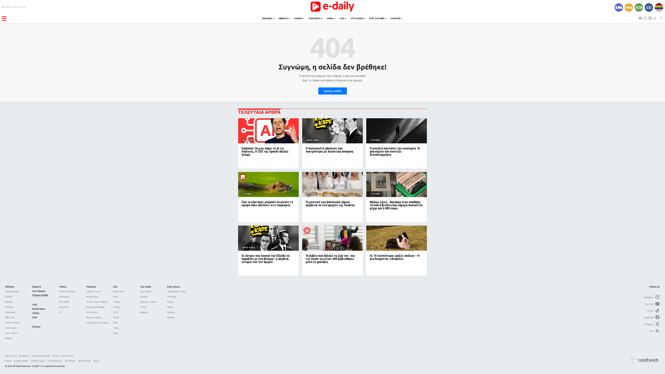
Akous (96, 361)
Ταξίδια (116, 302)
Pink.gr (8, 361)
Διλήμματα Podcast (95, 307)
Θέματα (36, 286)
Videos (63, 286)
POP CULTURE (376, 18)
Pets (115, 323)
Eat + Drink (145, 291)
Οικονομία (10, 312)
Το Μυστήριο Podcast (97, 302)
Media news (38, 309)
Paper (170, 307)
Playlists (171, 317)
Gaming (171, 312)
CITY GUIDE (357, 18)
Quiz (34, 317)
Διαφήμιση (24, 356)
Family (116, 317)
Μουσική (171, 297)
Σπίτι (115, 312)
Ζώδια (35, 313)
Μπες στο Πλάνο (67, 291)
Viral (34, 304)
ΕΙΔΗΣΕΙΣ (267, 18)
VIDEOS (298, 18)
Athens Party (84, 361)
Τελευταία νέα (12, 291)
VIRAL (330, 18)
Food (115, 297)
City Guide (145, 286)
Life (115, 286)
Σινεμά (170, 302)
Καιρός (8, 338)
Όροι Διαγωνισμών (41, 356)
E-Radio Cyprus (38, 361)
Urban (143, 307)
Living (116, 328)
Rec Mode (64, 302)
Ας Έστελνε (91, 312)
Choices (36, 326)
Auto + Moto (11, 333)
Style (115, 333)
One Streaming (55, 361)
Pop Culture (173, 286)
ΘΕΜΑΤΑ (283, 18)
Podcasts (91, 286)
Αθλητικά (9, 317)
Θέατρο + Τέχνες (148, 302)
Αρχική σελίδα (332, 91)
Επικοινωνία (11, 356)
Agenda (144, 312)
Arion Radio (70, 361)
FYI (60, 312)
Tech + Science (12, 323)
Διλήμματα (64, 297)
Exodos (143, 297)
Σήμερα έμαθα (40, 295)
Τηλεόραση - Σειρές (176, 291)
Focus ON (64, 307)
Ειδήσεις (10, 286)
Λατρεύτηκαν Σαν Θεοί (97, 323)
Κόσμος (9, 302)
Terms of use (67, 356)
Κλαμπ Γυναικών (94, 317)
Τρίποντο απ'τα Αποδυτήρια (93, 294)
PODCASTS (314, 18)
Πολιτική (9, 307)
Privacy (55, 356)
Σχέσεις (117, 307)
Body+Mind (118, 291)
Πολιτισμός (10, 328)
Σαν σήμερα (38, 291)
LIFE (342, 18)
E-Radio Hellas (21, 361)
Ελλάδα (8, 297)
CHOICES (395, 18)
